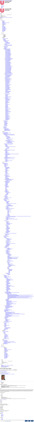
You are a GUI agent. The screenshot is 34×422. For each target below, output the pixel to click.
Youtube (2, 418)
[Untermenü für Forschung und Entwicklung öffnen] (11, 209)
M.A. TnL (3, 31)
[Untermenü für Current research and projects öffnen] (10, 192)
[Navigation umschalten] (11, 12)
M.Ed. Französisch (3, 30)
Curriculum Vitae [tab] (2, 382)
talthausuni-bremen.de (6, 372)
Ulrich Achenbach (4, 399)
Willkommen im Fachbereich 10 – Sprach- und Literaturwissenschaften (6, 17)
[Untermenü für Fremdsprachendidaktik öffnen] (8, 191)
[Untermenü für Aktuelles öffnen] (7, 135)
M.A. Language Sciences (4, 28)
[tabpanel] (17, 386)
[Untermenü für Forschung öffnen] (6, 247)
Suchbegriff (1, 14)
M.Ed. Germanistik (4, 27)
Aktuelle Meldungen (4, 23)
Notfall (1, 415)
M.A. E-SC (3, 25)
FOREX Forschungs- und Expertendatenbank (4, 373)
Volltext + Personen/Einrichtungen (4, 16)
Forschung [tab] (2, 383)
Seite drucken (1, 400)
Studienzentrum (3, 21)
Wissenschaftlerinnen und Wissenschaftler (5, 22)
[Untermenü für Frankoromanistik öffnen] (8, 284)
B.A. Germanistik (3, 26)
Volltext (1, 15)
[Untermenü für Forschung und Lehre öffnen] (9, 136)
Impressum (2, 414)
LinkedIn (2, 419)
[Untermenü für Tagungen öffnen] (9, 263)
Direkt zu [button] (2, 346)
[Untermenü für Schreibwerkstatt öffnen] (7, 44)
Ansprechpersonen (1, 412)
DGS (1, 416)
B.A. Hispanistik (3, 29)
